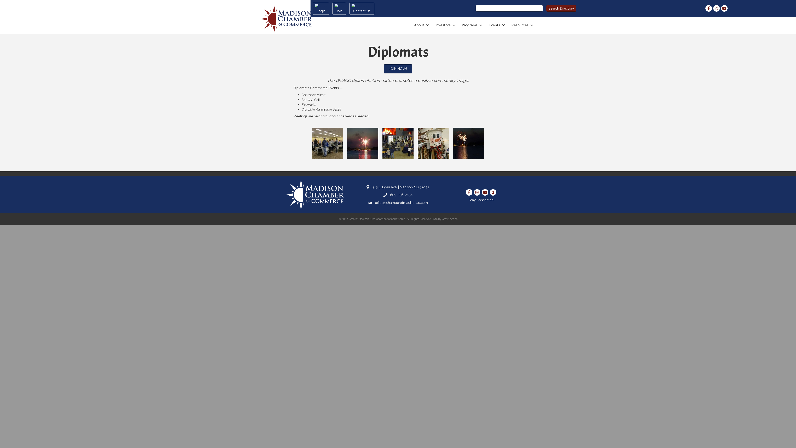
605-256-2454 (401, 195)
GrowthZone (449, 218)
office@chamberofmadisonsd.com (401, 203)
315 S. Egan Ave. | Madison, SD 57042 (401, 187)
